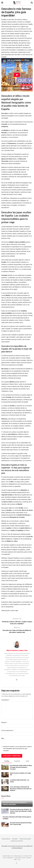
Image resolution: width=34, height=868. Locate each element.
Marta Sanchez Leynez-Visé (17, 650)
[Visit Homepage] (17, 2)
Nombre (4, 722)
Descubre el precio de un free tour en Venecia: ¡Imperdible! (14, 803)
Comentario (5, 700)
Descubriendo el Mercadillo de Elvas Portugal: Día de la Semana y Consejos (21, 767)
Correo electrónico (7, 730)
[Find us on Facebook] (16, 863)
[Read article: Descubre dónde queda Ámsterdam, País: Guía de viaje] (5, 824)
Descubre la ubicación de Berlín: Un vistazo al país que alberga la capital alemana (21, 811)
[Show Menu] (2, 2)
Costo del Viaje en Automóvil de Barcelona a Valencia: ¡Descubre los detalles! (21, 788)
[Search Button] (32, 2)
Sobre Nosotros (6, 839)
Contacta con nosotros (17, 841)
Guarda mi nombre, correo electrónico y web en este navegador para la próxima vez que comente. (17, 748)
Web (2, 738)
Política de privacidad (25, 839)
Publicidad (15, 839)
